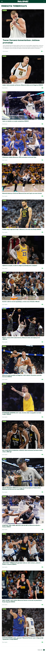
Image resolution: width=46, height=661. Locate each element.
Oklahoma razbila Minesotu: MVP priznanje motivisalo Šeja (19, 157)
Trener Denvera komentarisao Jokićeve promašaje (21, 41)
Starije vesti (40, 649)
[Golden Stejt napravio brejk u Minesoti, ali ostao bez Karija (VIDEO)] (23, 214)
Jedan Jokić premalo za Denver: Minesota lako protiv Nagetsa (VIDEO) (22, 85)
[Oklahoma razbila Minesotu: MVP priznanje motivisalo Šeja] (23, 141)
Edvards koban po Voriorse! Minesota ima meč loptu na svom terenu (22, 193)
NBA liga (4, 10)
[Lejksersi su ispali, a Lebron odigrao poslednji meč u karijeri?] (23, 250)
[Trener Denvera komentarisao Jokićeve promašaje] (23, 23)
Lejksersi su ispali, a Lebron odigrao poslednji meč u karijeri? (19, 265)
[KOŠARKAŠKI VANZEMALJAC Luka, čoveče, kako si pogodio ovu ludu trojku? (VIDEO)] (23, 397)
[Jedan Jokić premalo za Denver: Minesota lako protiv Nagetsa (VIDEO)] (23, 69)
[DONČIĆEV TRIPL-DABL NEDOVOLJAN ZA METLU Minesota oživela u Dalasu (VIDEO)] (23, 509)
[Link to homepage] (23, 1)
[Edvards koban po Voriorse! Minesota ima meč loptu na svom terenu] (23, 177)
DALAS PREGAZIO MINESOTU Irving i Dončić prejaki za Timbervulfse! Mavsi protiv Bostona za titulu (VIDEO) (21, 488)
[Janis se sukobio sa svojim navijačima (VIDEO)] (23, 105)
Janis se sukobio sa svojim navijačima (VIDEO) (15, 121)
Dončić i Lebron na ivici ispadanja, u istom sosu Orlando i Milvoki (20, 301)
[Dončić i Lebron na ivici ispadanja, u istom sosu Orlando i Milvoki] (23, 286)
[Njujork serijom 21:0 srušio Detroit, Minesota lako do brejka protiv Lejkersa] (23, 322)
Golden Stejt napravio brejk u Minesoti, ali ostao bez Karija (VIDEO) (21, 229)
